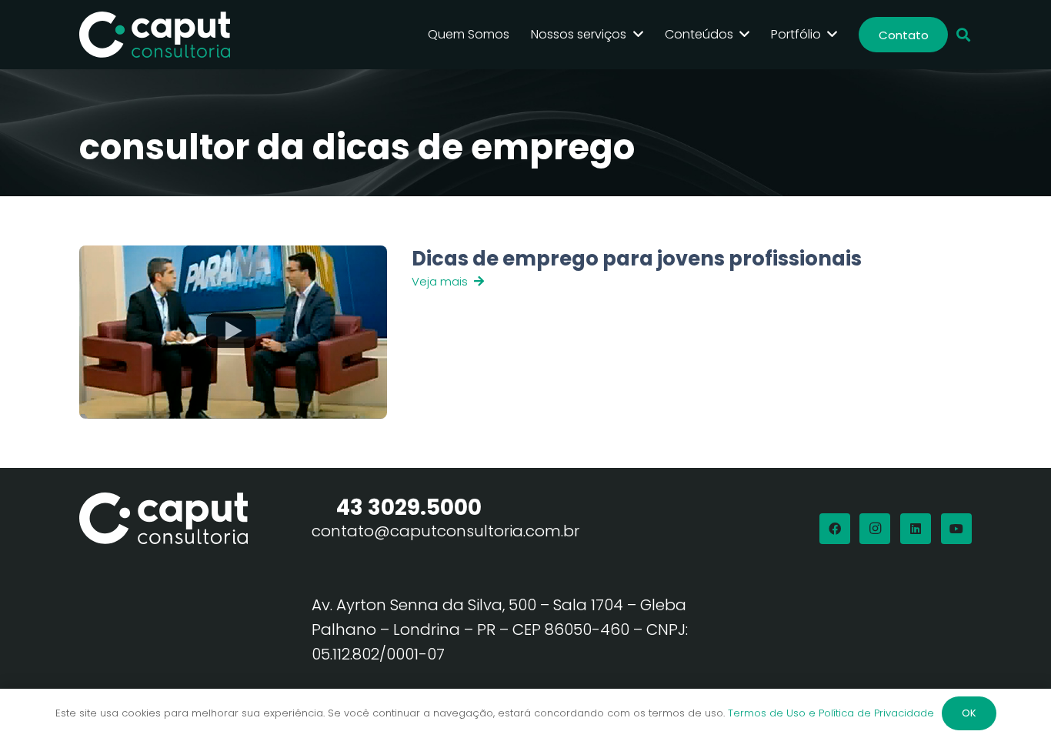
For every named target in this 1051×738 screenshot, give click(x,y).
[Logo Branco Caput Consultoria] (154, 35)
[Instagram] (874, 528)
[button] (963, 35)
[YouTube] (956, 528)
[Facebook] (834, 528)
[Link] (632, 332)
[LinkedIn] (915, 528)
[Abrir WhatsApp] (1012, 699)
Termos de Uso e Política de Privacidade (831, 713)
